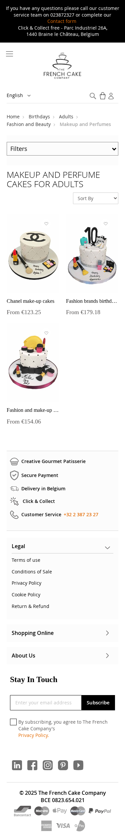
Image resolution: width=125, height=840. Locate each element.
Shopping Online (33, 633)
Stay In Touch (33, 679)
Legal (18, 546)
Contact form (61, 21)
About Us (23, 655)
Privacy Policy (26, 583)
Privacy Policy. (33, 735)
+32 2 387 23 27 (81, 514)
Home (14, 116)
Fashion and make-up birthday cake (33, 410)
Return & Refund (30, 606)
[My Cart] (103, 95)
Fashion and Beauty (29, 124)
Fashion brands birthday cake (92, 301)
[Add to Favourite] (46, 223)
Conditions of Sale (32, 571)
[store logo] (62, 66)
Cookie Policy (26, 594)
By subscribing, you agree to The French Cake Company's (63, 728)
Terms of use (26, 560)
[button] (23, 95)
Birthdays (40, 116)
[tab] (62, 547)
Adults (67, 116)
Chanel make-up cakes (30, 301)
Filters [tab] (18, 149)
